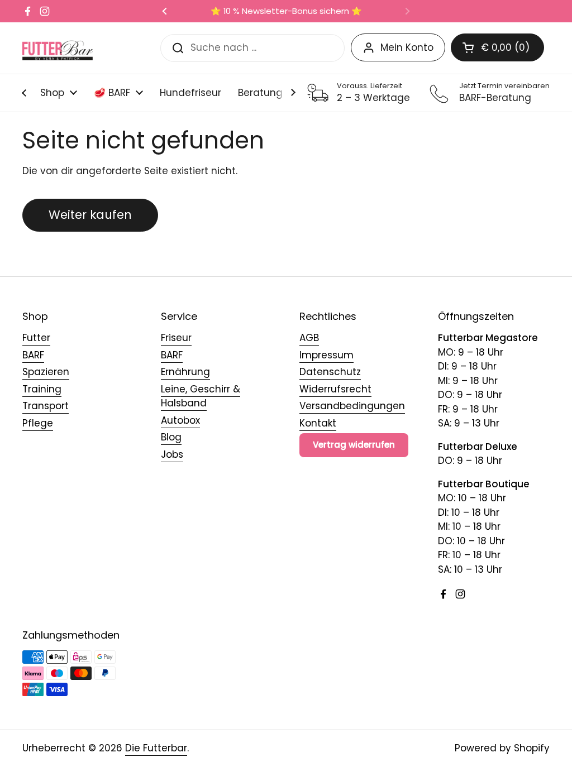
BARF (33, 355)
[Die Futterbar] (57, 47)
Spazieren (45, 371)
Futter (36, 337)
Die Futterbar (156, 748)
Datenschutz (330, 371)
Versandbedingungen (352, 406)
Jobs (172, 454)
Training (41, 389)
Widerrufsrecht (335, 389)
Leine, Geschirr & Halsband (200, 396)
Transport (45, 406)
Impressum (326, 355)
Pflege (37, 423)
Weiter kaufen (90, 215)
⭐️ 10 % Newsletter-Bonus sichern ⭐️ (286, 11)
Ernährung (185, 371)
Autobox (180, 420)
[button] (497, 47)
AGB (309, 337)
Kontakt (317, 423)
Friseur (176, 337)
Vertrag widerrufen (354, 444)
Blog (171, 437)
